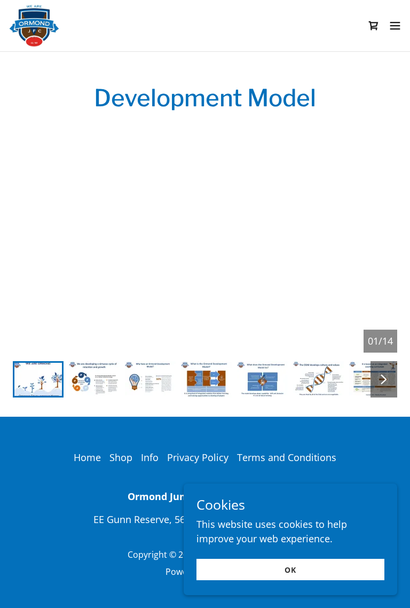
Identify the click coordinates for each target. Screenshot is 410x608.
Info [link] (150, 457)
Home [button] (87, 457)
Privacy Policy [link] (197, 457)
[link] (34, 25)
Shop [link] (120, 457)
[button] (395, 25)
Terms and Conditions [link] (286, 457)
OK (290, 570)
